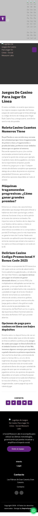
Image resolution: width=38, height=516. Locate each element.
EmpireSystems (28, 508)
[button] (8, 402)
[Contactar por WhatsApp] (33, 511)
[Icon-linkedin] (7, 20)
